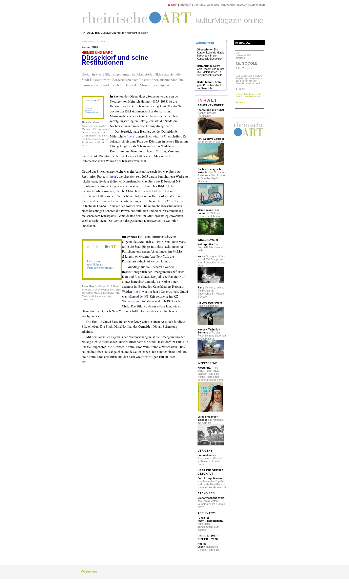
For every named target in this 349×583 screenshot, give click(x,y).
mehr (131, 136)
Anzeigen (213, 5)
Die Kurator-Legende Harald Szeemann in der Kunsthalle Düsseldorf (210, 54)
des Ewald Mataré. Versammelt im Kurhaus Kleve (212, 502)
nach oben (91, 571)
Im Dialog (242, 42)
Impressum (228, 5)
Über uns (199, 5)
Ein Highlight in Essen (122, 32)
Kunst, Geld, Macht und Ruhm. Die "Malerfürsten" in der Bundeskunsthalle (211, 70)
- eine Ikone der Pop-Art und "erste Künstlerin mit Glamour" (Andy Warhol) (212, 483)
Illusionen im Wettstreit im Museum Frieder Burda (211, 460)
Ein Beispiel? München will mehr (211, 247)
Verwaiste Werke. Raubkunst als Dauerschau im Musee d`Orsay (211, 292)
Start (173, 5)
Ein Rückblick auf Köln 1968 (209, 85)
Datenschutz (257, 5)
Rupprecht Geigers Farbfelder (209, 546)
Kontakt (242, 5)
